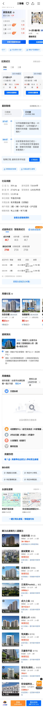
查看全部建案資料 (21, 218)
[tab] (5, 67)
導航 (17, 384)
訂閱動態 (34, 160)
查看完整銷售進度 (14, 42)
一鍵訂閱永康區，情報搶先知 (21, 519)
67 (26, 325)
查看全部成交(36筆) (21, 282)
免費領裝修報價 (34, 6)
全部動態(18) (35, 106)
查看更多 (36, 489)
